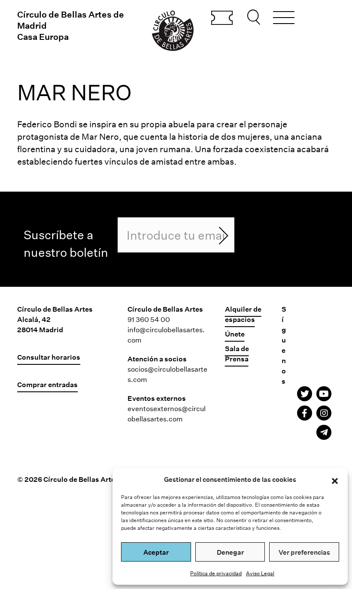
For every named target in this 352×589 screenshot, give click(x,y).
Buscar (255, 17)
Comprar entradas (222, 18)
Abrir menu (283, 19)
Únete (235, 333)
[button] (335, 479)
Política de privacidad (216, 573)
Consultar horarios (48, 356)
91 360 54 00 (148, 319)
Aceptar (156, 552)
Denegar (230, 552)
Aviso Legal (260, 573)
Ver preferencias (304, 552)
